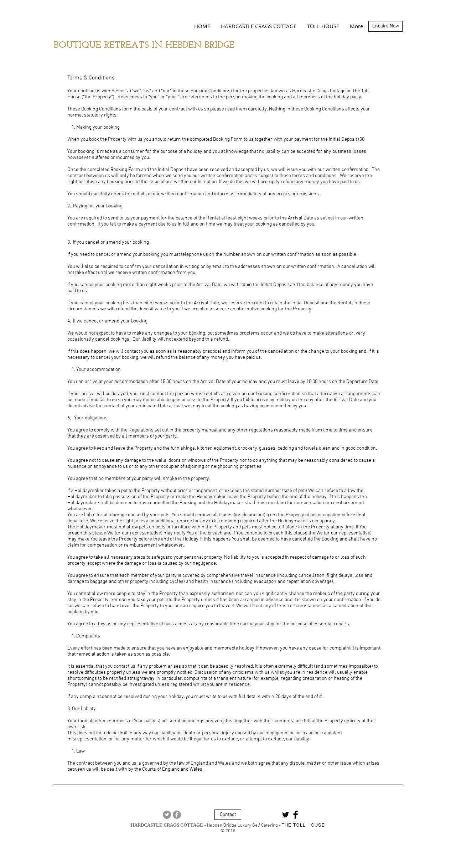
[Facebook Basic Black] (295, 815)
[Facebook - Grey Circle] (177, 815)
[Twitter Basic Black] (285, 815)
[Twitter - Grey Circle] (167, 815)
